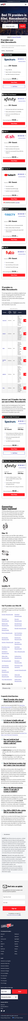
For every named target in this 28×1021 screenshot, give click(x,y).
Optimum (17, 936)
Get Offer (17, 202)
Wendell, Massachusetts (20, 628)
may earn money (10, 1)
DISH (4, 348)
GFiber (2, 953)
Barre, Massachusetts (20, 651)
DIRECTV (4, 374)
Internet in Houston (5, 968)
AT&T (2, 936)
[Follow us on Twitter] (4, 1011)
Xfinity (16, 953)
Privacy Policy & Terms (5, 1017)
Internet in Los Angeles (6, 961)
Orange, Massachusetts (7, 614)
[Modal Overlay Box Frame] (14, 899)
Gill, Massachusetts (6, 661)
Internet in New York (5, 963)
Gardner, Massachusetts (7, 642)
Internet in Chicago (5, 970)
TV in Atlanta (3, 978)
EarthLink (3, 949)
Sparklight (17, 939)
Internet (14, 37)
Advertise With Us (4, 1006)
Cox (1, 941)
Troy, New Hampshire (7, 679)
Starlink (16, 944)
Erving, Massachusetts (7, 633)
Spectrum (4, 320)
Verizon (16, 949)
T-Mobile (16, 946)
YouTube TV (4, 361)
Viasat (16, 951)
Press (2, 1008)
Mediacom (17, 934)
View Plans (18, 82)
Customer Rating (21, 61)
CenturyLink (3, 939)
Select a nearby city (7, 684)
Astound (2, 934)
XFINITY (4, 333)
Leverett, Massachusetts (20, 670)
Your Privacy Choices (18, 1017)
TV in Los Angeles (4, 973)
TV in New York (4, 975)
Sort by (3, 50)
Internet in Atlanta (5, 966)
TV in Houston (4, 980)
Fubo (4, 388)
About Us (3, 1004)
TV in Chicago (3, 983)
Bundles (19, 37)
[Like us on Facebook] (1, 1011)
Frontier (2, 951)
